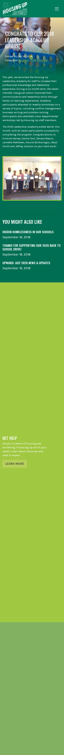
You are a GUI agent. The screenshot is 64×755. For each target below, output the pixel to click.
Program (24, 60)
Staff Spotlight (39, 60)
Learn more (14, 464)
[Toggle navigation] (56, 9)
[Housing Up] (15, 8)
